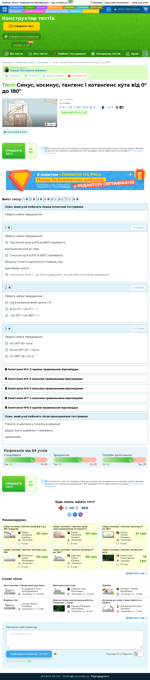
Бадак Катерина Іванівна (28, 70)
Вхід (121, 9)
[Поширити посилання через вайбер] (80, 514)
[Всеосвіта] (4, 9)
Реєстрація (132, 9)
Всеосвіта (7, 62)
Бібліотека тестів (25, 62)
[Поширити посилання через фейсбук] (75, 514)
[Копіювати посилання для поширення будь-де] (69, 514)
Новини (6, 2)
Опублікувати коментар (29, 654)
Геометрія (43, 62)
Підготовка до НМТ (62, 2)
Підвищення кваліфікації (35, 2)
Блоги (15, 2)
